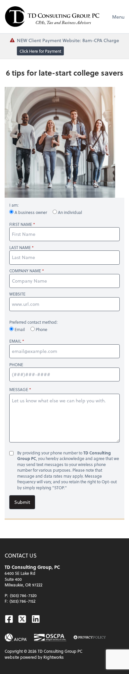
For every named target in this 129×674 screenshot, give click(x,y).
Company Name (25, 271)
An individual (69, 212)
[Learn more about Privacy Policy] (89, 638)
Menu (118, 16)
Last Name (20, 247)
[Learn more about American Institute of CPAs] (16, 637)
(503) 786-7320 (23, 595)
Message (18, 389)
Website (17, 294)
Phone (41, 329)
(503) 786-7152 (22, 601)
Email (20, 329)
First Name (20, 224)
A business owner (31, 212)
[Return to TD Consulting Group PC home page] (52, 17)
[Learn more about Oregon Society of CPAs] (50, 638)
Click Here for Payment (40, 51)
